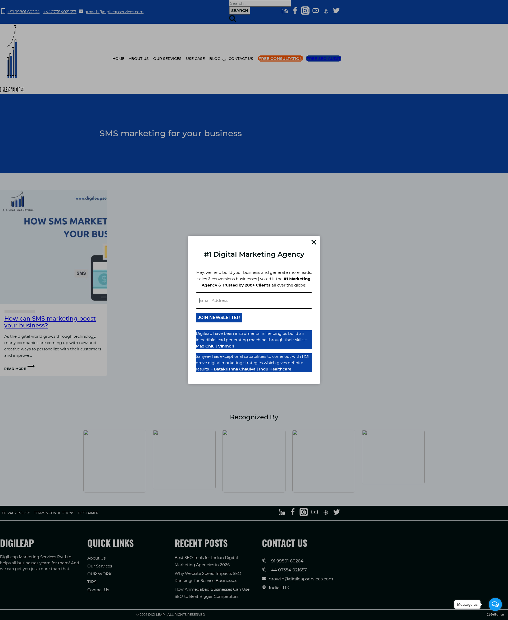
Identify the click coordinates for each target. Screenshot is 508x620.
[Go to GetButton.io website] (495, 614)
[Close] (314, 242)
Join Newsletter (219, 317)
